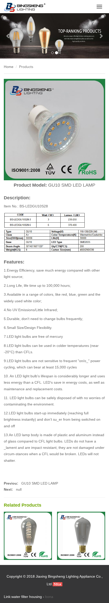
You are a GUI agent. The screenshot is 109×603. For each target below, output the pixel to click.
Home (8, 67)
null (19, 489)
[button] (8, 36)
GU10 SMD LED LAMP (39, 483)
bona (49, 597)
